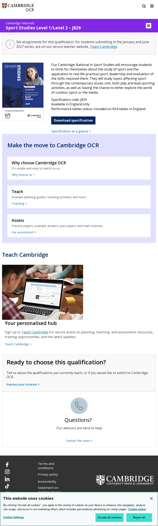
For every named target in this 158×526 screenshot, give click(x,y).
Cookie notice (137, 509)
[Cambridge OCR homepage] (18, 8)
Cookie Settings (13, 517)
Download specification (73, 120)
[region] (79, 509)
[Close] (151, 498)
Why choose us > (23, 175)
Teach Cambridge (103, 46)
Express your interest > (23, 384)
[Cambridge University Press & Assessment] (125, 480)
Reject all (139, 517)
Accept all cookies (109, 517)
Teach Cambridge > (18, 344)
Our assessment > (24, 232)
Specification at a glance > (71, 131)
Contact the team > (79, 441)
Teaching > (19, 203)
